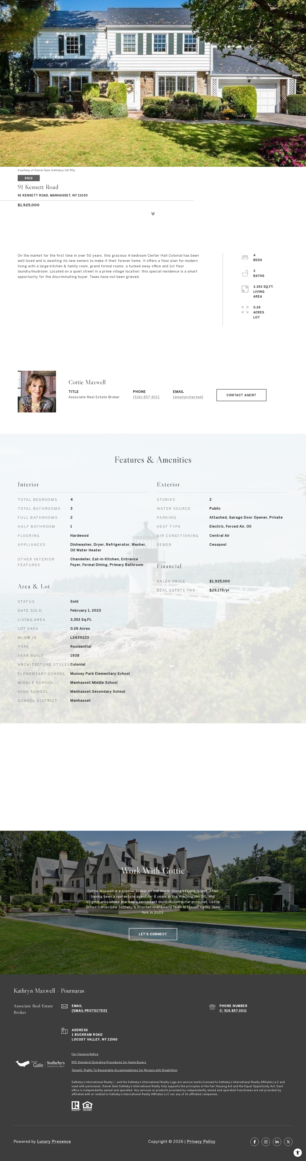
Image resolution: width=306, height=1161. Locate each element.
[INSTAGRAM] (266, 1142)
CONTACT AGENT (241, 395)
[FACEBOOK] (254, 1142)
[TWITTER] (288, 1142)
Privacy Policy (201, 1141)
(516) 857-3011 (146, 397)
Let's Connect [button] (153, 934)
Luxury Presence (54, 1141)
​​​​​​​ (85, 1054)
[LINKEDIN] (277, 1142)
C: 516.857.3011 (233, 1010)
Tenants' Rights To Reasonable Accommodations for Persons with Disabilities (124, 1070)
